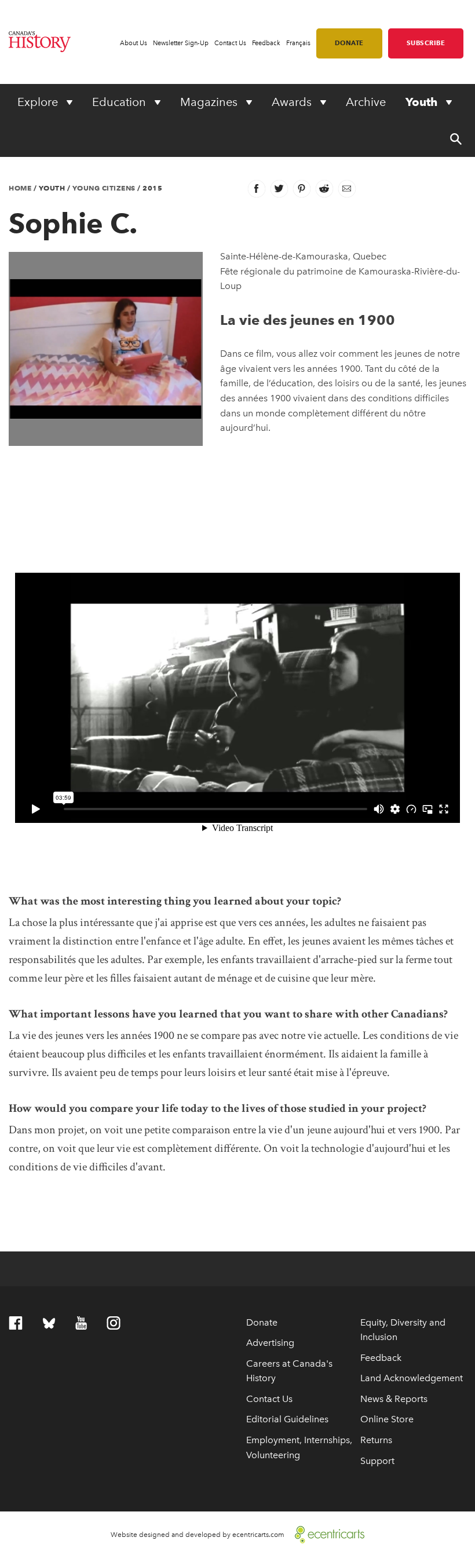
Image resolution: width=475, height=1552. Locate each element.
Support (377, 1460)
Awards (293, 102)
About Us (133, 43)
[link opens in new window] (325, 1533)
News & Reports (393, 1398)
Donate (349, 43)
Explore (39, 102)
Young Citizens (104, 188)
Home (20, 188)
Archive (366, 102)
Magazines (210, 102)
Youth (422, 102)
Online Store (387, 1419)
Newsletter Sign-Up (181, 43)
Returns (376, 1439)
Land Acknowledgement (411, 1377)
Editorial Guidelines (287, 1419)
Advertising (270, 1342)
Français (298, 43)
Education (120, 102)
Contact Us (230, 43)
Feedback (266, 43)
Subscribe (426, 43)
